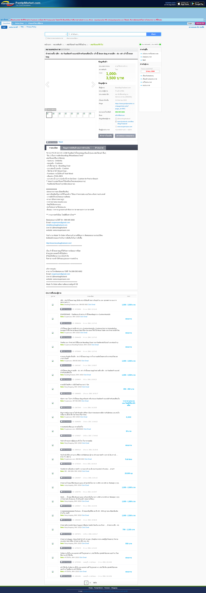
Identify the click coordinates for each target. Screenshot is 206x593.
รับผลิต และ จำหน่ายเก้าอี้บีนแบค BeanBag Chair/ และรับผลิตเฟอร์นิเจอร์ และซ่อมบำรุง (89, 342)
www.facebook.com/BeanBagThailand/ (125, 123)
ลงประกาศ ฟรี (13, 27)
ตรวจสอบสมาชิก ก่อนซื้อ (196, 27)
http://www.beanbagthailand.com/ (58, 243)
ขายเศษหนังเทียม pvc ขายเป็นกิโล (71, 427)
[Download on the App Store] (183, 3)
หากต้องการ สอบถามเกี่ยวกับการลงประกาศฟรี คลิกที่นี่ (112, 591)
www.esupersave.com (124, 126)
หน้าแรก (48, 44)
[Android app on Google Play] (198, 3)
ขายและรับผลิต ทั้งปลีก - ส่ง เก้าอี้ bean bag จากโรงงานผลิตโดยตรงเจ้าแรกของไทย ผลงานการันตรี (89, 357)
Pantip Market (98, 588)
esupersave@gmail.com (61, 222)
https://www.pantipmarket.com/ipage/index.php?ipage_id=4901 (124, 106)
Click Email (91, 304)
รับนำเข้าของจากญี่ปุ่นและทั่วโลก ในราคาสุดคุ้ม (76, 441)
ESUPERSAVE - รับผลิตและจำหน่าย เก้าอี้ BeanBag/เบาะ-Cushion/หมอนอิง (85, 314)
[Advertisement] (103, 12)
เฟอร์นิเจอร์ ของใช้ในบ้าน (76, 44)
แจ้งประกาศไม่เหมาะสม (150, 53)
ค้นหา (153, 34)
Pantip (91, 588)
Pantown (107, 588)
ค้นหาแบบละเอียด (72, 38)
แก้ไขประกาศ (147, 82)
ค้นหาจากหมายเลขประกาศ (55, 38)
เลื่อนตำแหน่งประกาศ (150, 79)
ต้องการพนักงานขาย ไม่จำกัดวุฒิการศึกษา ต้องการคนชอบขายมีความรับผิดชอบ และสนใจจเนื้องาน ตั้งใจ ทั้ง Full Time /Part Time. (89, 413)
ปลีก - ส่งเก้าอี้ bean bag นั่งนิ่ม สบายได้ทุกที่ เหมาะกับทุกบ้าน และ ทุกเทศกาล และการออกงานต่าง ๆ (88, 301)
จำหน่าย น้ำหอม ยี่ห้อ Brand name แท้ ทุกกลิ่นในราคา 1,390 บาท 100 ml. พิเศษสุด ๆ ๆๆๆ (89, 483)
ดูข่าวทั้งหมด (4, 19)
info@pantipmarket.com (90, 591)
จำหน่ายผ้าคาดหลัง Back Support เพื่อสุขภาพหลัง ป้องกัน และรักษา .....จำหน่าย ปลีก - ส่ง (89, 525)
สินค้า (4, 27)
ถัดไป (95, 583)
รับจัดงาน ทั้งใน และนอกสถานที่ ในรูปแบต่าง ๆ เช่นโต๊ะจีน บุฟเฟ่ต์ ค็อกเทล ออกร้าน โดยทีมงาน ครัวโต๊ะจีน (89, 554)
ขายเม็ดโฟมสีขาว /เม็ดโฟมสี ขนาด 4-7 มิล (74, 384)
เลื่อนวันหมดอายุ (148, 76)
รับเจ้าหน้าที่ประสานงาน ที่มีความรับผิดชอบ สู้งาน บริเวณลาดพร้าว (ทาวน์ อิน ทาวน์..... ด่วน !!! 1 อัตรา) (89, 456)
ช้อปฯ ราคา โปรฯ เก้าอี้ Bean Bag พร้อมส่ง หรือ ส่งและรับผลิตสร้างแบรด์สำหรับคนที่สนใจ (90, 399)
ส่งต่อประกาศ (147, 57)
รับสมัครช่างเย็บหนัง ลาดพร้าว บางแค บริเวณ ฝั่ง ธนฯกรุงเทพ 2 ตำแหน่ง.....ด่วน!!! (87, 469)
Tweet (61, 142)
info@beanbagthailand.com (56, 225)
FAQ (22, 27)
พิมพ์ (144, 60)
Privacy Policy (31, 27)
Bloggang (114, 588)
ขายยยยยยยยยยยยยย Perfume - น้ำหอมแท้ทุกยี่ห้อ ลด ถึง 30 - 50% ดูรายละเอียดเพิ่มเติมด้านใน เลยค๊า (89, 512)
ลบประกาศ (146, 85)
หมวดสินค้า (57, 44)
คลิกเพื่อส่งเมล (120, 115)
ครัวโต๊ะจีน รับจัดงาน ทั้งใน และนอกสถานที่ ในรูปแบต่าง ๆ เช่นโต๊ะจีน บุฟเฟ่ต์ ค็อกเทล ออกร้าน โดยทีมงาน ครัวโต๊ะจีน (88, 568)
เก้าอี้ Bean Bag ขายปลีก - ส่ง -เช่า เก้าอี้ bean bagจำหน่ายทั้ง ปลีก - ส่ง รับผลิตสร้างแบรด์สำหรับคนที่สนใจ (89, 371)
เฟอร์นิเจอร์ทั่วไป (96, 44)
